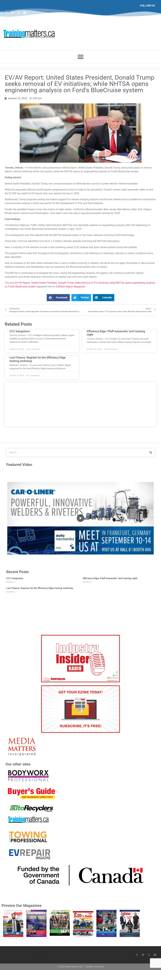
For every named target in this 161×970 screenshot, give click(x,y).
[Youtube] (25, 13)
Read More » (11, 582)
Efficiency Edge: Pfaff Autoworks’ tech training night (110, 578)
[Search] (151, 452)
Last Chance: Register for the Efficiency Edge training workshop (39, 588)
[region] (80, 518)
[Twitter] (12, 13)
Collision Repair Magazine (70, 286)
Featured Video (19, 464)
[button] (80, 57)
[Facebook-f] (6, 13)
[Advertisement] (80, 404)
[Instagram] (18, 13)
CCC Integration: (19, 331)
